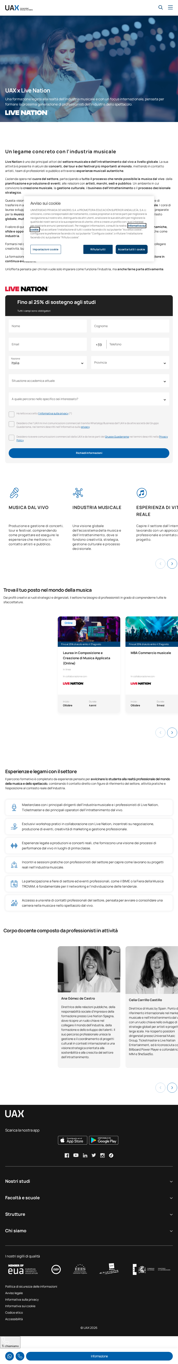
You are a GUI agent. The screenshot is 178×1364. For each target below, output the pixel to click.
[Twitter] (94, 1155)
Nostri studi (17, 1181)
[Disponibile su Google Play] (103, 1140)
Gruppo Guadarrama (117, 436)
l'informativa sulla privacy (53, 413)
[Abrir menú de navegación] (170, 7)
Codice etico (14, 1312)
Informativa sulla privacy (22, 1299)
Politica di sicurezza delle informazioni (31, 1286)
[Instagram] (102, 1155)
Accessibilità (14, 1319)
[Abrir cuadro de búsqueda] (160, 7)
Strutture (15, 1214)
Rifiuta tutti (98, 249)
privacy (85, 427)
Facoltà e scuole (22, 1198)
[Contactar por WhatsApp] (9, 1356)
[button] (172, 564)
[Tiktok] (111, 1155)
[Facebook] (67, 1155)
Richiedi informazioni (89, 453)
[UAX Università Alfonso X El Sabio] (19, 7)
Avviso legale (14, 1293)
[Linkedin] (85, 1155)
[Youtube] (76, 1155)
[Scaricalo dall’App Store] (72, 1140)
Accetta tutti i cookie (131, 249)
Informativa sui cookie (20, 1306)
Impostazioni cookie (46, 249)
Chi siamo (15, 1231)
